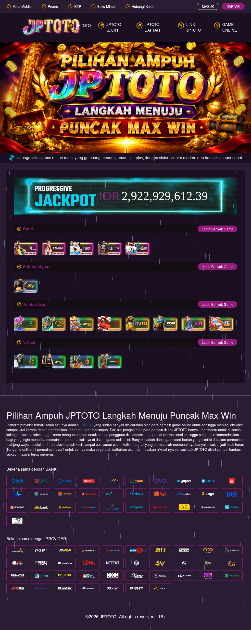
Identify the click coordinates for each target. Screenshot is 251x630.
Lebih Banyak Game (217, 228)
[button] (19, 95)
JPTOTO (87, 424)
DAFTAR (233, 6)
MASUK (208, 6)
